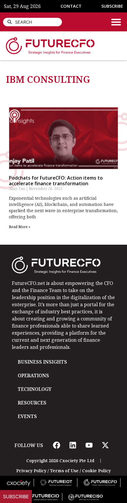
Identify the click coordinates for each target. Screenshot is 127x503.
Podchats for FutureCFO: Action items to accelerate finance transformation (56, 181)
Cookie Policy (96, 470)
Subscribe (16, 496)
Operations (33, 375)
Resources (32, 402)
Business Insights (42, 362)
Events (27, 416)
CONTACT (71, 6)
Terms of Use (64, 470)
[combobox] (32, 22)
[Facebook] (56, 445)
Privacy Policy (31, 470)
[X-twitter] (105, 445)
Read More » (19, 226)
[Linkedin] (72, 445)
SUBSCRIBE (112, 6)
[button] (116, 22)
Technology (34, 389)
